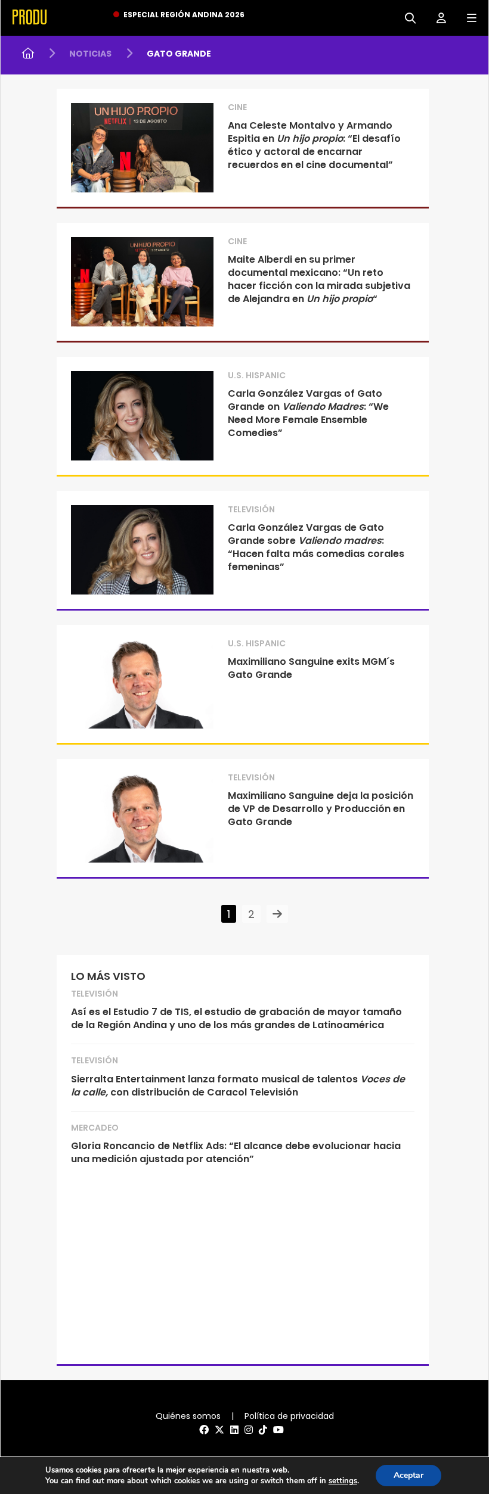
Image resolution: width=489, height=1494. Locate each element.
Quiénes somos (188, 1416)
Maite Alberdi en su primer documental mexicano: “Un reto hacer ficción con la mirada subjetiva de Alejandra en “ (319, 279)
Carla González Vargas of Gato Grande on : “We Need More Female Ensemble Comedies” (308, 413)
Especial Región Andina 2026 (183, 15)
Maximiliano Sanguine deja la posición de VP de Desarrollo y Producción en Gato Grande (320, 809)
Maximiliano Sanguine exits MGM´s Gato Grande (311, 668)
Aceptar (408, 1475)
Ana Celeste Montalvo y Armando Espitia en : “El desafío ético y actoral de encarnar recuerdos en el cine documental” (314, 145)
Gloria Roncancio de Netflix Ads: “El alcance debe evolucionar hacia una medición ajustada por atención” (236, 1152)
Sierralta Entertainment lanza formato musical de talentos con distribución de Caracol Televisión (238, 1085)
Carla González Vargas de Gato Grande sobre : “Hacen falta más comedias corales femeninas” (316, 547)
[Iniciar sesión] (437, 17)
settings (343, 1481)
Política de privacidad (289, 1416)
